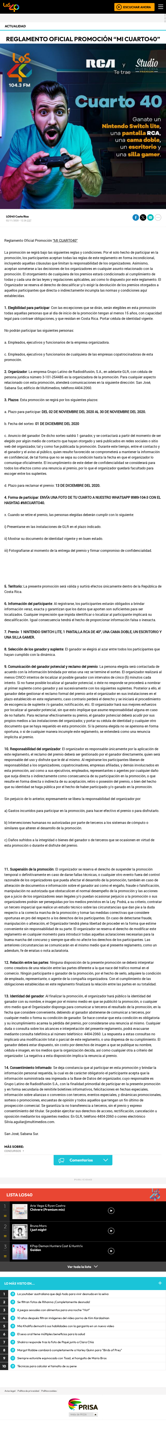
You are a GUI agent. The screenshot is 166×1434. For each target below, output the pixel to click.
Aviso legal (10, 1390)
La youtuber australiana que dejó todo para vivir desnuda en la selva (63, 1294)
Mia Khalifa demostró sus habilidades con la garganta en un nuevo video (65, 1326)
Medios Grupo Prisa (83, 1414)
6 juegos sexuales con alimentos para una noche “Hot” (53, 1310)
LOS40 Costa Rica (17, 216)
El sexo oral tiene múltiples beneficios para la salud (51, 1334)
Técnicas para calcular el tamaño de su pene (47, 1366)
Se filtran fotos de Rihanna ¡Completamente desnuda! (53, 1302)
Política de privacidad (28, 1390)
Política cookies (49, 1390)
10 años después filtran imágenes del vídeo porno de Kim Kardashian (63, 1318)
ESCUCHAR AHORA (137, 7)
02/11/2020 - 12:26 (18, 220)
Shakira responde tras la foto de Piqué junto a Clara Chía (55, 1342)
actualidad (15, 26)
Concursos (12, 1151)
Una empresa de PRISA (83, 1404)
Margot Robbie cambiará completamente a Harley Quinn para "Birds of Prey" (69, 1350)
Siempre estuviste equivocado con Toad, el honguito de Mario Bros (62, 1358)
